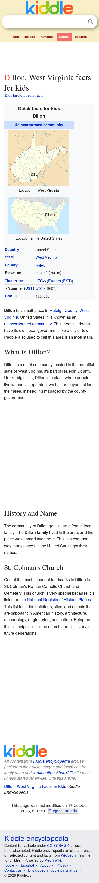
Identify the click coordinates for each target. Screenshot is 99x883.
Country (12, 249)
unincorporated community (28, 324)
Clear (80, 21)
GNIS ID (11, 295)
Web (15, 36)
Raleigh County (63, 310)
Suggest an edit (63, 810)
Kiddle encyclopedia (51, 761)
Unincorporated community (39, 124)
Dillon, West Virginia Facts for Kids (35, 786)
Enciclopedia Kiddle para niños (52, 870)
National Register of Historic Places (59, 600)
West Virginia (46, 257)
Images (29, 36)
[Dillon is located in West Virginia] (38, 157)
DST (29, 288)
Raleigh (42, 265)
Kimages (47, 36)
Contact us (13, 870)
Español (81, 36)
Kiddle (9, 865)
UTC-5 (41, 280)
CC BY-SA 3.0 (58, 845)
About (45, 865)
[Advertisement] (49, 56)
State (9, 256)
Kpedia (64, 36)
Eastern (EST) (60, 280)
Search (90, 21)
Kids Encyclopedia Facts (24, 95)
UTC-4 (41, 288)
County (11, 264)
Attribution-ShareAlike (56, 772)
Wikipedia (68, 855)
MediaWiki (52, 860)
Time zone (14, 280)
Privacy (62, 865)
